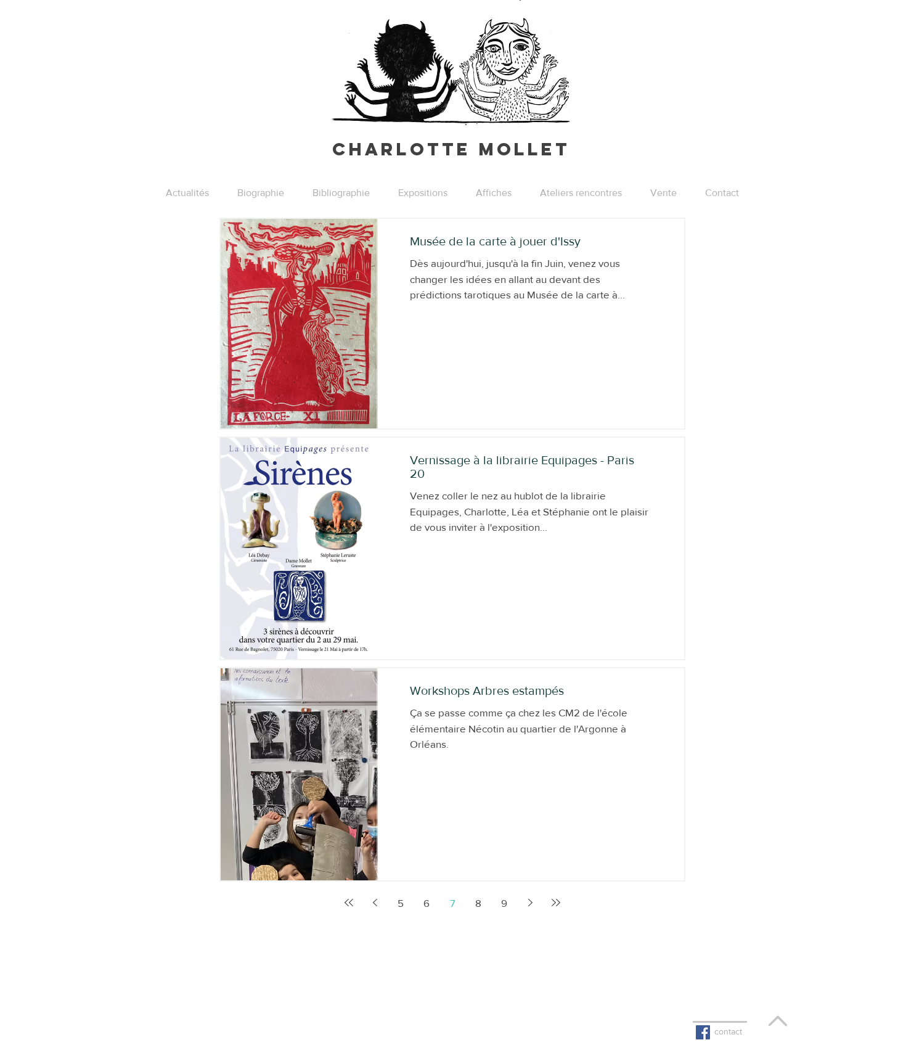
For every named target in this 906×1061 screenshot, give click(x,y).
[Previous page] (375, 902)
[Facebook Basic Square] (703, 1032)
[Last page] (556, 902)
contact (728, 1031)
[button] (423, 193)
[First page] (349, 902)
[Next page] (530, 902)
